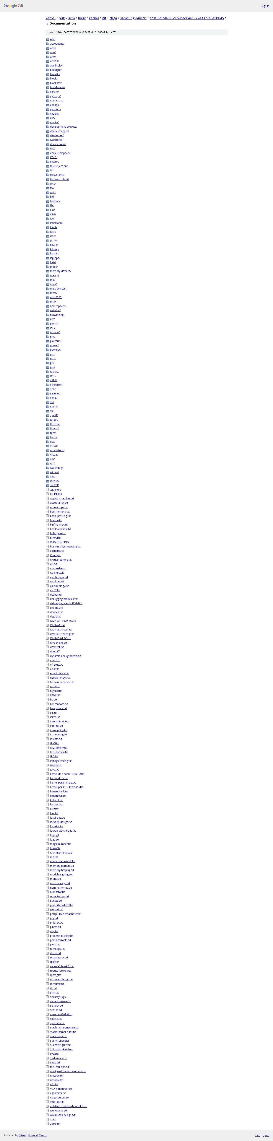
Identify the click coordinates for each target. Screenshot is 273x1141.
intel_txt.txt (56, 725)
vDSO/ (54, 446)
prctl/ (53, 358)
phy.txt (54, 918)
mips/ (53, 284)
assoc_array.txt (59, 502)
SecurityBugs (58, 997)
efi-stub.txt (56, 664)
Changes (55, 555)
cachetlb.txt (57, 550)
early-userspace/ (60, 153)
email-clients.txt (59, 673)
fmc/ (53, 183)
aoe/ (53, 52)
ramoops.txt (57, 948)
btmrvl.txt (55, 537)
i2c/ (52, 205)
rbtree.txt (55, 953)
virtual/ (54, 454)
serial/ (53, 397)
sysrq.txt (55, 1062)
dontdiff (54, 651)
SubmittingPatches (61, 1049)
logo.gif (54, 835)
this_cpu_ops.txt (59, 1067)
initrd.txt (55, 717)
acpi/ (53, 48)
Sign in (265, 6)
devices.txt (56, 612)
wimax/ (54, 472)
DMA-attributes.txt (61, 629)
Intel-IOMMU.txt (59, 721)
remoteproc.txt (59, 957)
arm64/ (54, 61)
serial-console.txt (60, 1001)
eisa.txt (54, 669)
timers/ (54, 428)
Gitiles (22, 1135)
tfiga (113, 18)
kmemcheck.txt (59, 791)
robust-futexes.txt (61, 970)
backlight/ (56, 69)
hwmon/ (55, 201)
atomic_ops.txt (59, 507)
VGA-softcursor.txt (61, 1088)
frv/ (52, 188)
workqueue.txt (58, 1110)
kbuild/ (54, 244)
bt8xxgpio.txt (58, 533)
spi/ (52, 411)
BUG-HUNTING (59, 542)
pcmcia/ (55, 332)
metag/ (54, 275)
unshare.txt (57, 1080)
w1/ (52, 463)
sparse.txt (56, 1018)
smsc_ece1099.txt (61, 1014)
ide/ (52, 218)
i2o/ (52, 210)
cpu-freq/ (55, 109)
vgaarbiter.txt (58, 1093)
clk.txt (53, 564)
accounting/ (57, 43)
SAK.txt (54, 992)
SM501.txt (56, 1010)
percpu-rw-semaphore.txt (65, 914)
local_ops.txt (57, 817)
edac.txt (55, 660)
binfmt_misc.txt (59, 524)
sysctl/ (54, 415)
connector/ (56, 100)
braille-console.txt (60, 529)
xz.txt (53, 1119)
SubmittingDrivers (61, 1045)
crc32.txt (55, 590)
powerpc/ (55, 349)
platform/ (55, 341)
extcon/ (54, 161)
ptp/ (52, 367)
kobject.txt (56, 800)
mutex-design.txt (60, 883)
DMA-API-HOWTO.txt (63, 620)
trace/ (53, 437)
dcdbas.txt (56, 594)
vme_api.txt (57, 1101)
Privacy (32, 1135)
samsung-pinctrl (133, 18)
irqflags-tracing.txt (61, 761)
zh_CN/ (54, 485)
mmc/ (53, 293)
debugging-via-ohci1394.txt (66, 603)
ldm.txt (54, 813)
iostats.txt (56, 739)
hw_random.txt (59, 704)
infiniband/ (56, 223)
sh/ (52, 402)
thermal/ (55, 424)
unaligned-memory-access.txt (68, 1071)
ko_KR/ (54, 253)
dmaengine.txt (58, 642)
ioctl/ (53, 231)
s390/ (53, 380)
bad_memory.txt (60, 511)
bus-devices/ (57, 87)
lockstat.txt (56, 826)
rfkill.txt (54, 962)
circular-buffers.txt (61, 559)
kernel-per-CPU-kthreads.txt (66, 787)
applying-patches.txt (62, 498)
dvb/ (52, 148)
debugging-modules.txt (64, 599)
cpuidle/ (54, 113)
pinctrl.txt (55, 927)
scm (71, 18)
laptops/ (55, 258)
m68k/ (54, 266)
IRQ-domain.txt (59, 752)
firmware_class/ (59, 179)
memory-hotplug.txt (62, 870)
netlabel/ (55, 310)
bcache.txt (56, 520)
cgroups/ (55, 96)
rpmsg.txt (55, 975)
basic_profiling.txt (60, 516)
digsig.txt (55, 616)
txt (257, 1135)
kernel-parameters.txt (63, 782)
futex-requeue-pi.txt (62, 682)
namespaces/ (58, 306)
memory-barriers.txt (62, 865)
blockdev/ (56, 83)
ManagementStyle (61, 852)
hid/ (52, 196)
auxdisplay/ (57, 65)
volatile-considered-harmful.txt (68, 1106)
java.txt (54, 769)
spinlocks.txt (57, 1023)
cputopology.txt (59, 586)
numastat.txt (57, 892)
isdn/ (53, 236)
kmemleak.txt (58, 795)
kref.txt (54, 809)
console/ (55, 105)
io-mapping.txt (58, 730)
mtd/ (53, 301)
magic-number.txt (60, 844)
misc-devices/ (58, 288)
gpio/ (53, 192)
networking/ (57, 314)
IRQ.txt (54, 756)
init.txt (53, 712)
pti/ (52, 363)
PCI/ (52, 328)
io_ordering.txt (58, 734)
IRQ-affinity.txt (58, 747)
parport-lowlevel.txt (61, 905)
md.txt (54, 857)
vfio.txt (54, 1084)
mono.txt (55, 878)
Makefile (55, 848)
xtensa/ (54, 481)
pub (62, 18)
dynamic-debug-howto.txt (65, 656)
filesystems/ (57, 174)
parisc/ (54, 323)
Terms (43, 1135)
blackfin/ (55, 74)
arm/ (53, 56)
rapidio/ (54, 371)
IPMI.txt (54, 743)
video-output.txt (59, 1097)
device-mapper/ (59, 131)
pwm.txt (55, 944)
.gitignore (55, 489)
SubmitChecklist (59, 1040)
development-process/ (63, 126)
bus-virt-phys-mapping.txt (65, 546)
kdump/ (54, 249)
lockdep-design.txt (61, 822)
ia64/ (53, 214)
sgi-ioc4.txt (56, 1005)
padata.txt (56, 900)
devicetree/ (57, 135)
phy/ (52, 336)
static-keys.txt (58, 1036)
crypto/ (54, 122)
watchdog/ (56, 467)
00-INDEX (56, 494)
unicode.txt (56, 1075)
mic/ (52, 280)
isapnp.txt (56, 765)
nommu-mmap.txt (61, 887)
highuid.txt (56, 691)
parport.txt (56, 909)
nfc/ (52, 319)
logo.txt (54, 839)
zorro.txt (55, 1123)
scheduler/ (56, 384)
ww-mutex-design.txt (62, 1115)
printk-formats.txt (60, 940)
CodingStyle (57, 572)
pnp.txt (54, 931)
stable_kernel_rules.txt (63, 1032)
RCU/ (53, 376)
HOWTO (55, 695)
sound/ (54, 406)
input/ (53, 227)
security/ (55, 393)
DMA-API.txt (57, 625)
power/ (54, 345)
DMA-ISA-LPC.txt (60, 638)
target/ (54, 419)
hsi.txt (53, 699)
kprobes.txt (57, 804)
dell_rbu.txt (56, 607)
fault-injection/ (59, 166)
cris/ (52, 118)
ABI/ (52, 39)
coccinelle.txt (58, 568)
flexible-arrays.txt (60, 677)
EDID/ (53, 157)
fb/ (51, 170)
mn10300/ (56, 297)
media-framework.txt (62, 861)
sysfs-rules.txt (58, 1058)
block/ (53, 78)
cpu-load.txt (57, 581)
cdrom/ (54, 91)
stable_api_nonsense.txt (64, 1027)
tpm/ (53, 433)
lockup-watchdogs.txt (63, 830)
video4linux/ (57, 450)
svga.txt (54, 1053)
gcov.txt (55, 686)
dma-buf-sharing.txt (62, 634)
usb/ (52, 441)
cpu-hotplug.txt (59, 577)
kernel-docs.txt (59, 778)
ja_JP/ (53, 240)
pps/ (52, 354)
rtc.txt (53, 988)
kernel (51, 18)
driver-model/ (58, 144)
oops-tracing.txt (59, 896)
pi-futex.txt (56, 922)
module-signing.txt (61, 874)
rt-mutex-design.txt (61, 979)
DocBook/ (56, 140)
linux (82, 18)
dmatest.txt (57, 647)
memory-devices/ (60, 271)
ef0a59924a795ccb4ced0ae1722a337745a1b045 (187, 18)
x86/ (52, 476)
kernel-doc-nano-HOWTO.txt (67, 774)
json (266, 1135)
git (104, 18)
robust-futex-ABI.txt (62, 966)
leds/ (53, 262)
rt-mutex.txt (57, 984)
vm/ (52, 459)
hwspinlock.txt (58, 708)
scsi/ (53, 389)
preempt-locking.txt (61, 935)
